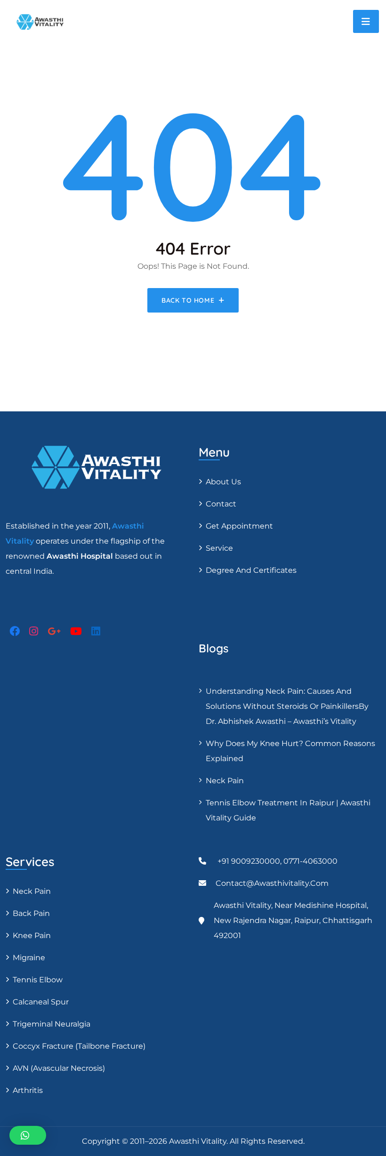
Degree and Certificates (251, 570)
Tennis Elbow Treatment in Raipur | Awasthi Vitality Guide (288, 810)
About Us (223, 481)
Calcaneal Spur (41, 1001)
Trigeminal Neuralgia (51, 1024)
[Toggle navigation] (366, 21)
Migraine (29, 957)
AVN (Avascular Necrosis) (59, 1068)
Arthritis (28, 1090)
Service (219, 548)
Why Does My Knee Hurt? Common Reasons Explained (290, 751)
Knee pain (32, 935)
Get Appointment (239, 526)
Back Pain (31, 913)
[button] (27, 1135)
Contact (221, 503)
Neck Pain (225, 780)
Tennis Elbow (38, 979)
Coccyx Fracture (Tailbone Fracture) (79, 1046)
